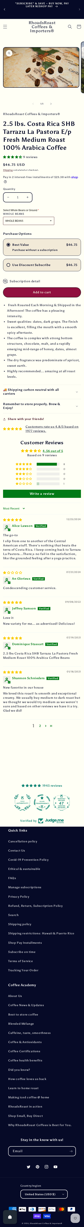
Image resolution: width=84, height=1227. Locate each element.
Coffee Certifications (24, 1051)
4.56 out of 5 (53, 451)
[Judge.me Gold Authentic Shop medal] (22, 802)
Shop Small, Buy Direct (25, 1116)
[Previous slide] (4, 9)
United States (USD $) (40, 1194)
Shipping (8, 170)
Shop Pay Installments (25, 943)
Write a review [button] (42, 494)
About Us (15, 996)
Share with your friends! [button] (26, 419)
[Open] (10, 1217)
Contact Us (16, 850)
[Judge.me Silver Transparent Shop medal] (42, 802)
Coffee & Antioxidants (25, 1042)
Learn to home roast (23, 1088)
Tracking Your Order (23, 970)
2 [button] (40, 726)
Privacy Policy (18, 896)
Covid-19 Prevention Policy (28, 860)
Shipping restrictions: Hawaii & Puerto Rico (41, 933)
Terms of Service (20, 961)
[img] (12, 520)
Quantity (9, 188)
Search (13, 915)
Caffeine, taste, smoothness (29, 1033)
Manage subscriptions (24, 887)
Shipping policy (19, 924)
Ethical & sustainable (24, 869)
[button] (5, 26)
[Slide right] (50, 103)
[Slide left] (33, 103)
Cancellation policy (22, 841)
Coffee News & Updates (26, 1005)
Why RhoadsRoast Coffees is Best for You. (40, 1125)
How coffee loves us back (27, 1079)
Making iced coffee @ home (28, 1097)
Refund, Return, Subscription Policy (35, 906)
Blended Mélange (21, 1023)
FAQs (12, 878)
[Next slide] (79, 9)
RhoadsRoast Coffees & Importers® (46, 1223)
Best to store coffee (23, 1014)
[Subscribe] (70, 1151)
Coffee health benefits (25, 1060)
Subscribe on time (21, 952)
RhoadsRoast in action (25, 1106)
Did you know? (19, 1070)
